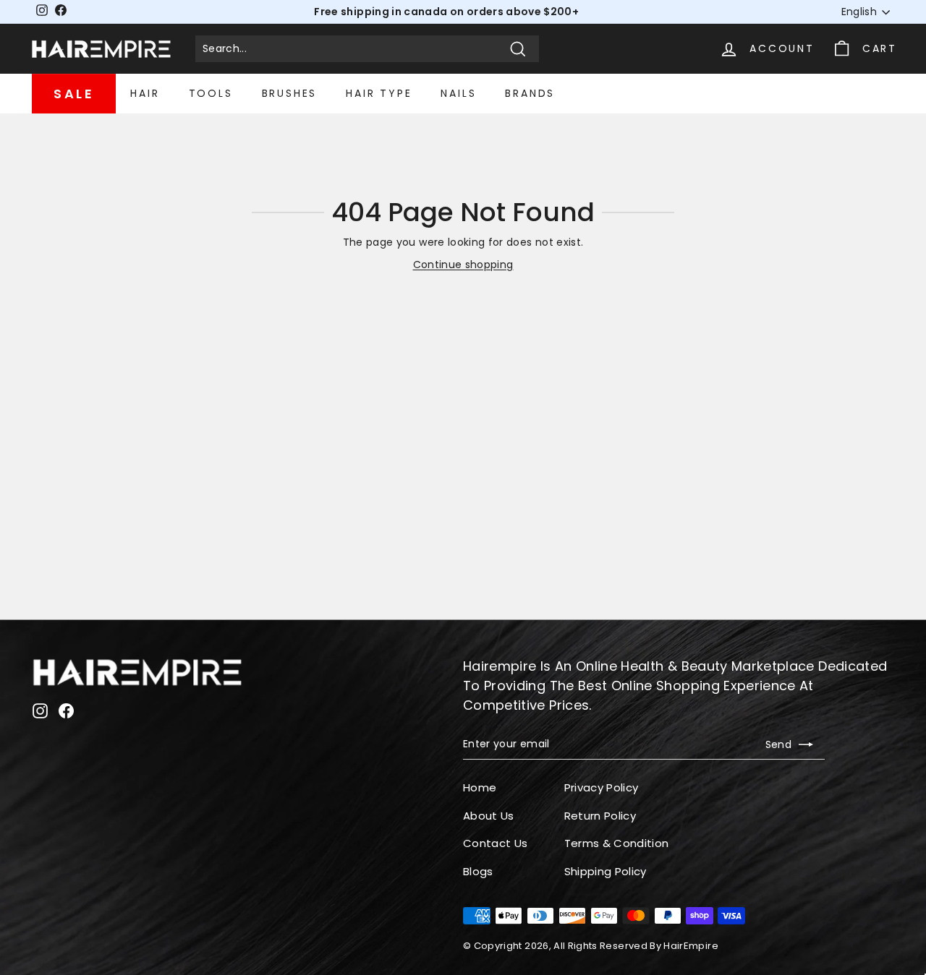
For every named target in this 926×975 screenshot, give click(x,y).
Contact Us (495, 843)
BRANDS (530, 93)
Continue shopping (463, 264)
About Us (488, 815)
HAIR (144, 93)
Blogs (478, 871)
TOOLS (211, 93)
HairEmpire (690, 946)
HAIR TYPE (379, 93)
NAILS (458, 93)
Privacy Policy (601, 787)
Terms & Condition (616, 843)
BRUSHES (290, 93)
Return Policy (600, 815)
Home (479, 787)
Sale (74, 94)
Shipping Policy (605, 871)
